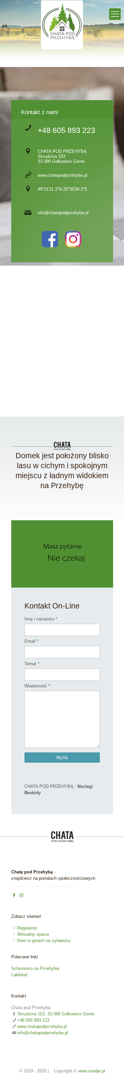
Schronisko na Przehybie (35, 968)
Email (29, 641)
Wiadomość (35, 685)
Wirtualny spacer (33, 934)
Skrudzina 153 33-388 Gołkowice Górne (61, 159)
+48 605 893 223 (66, 130)
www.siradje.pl (91, 1070)
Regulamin (27, 927)
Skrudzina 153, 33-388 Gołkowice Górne (55, 1013)
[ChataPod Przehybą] (62, 48)
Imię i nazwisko (39, 618)
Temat (30, 663)
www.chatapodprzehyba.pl (62, 175)
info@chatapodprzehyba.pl (63, 212)
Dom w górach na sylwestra (43, 940)
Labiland (19, 974)
